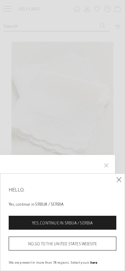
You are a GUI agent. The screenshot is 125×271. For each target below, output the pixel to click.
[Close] (119, 179)
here (94, 262)
